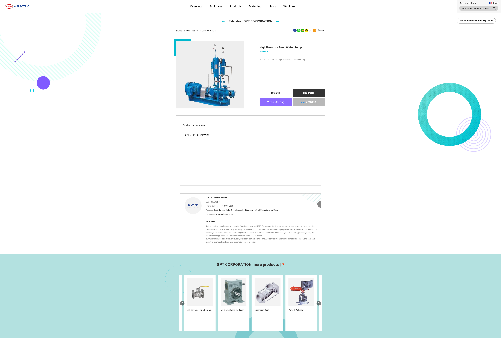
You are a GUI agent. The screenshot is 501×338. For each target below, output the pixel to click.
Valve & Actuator (295, 310)
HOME (179, 30)
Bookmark (308, 92)
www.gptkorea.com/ (224, 214)
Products (236, 6)
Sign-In (473, 3)
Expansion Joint (262, 310)
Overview (196, 6)
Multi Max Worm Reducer (232, 310)
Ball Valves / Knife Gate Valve (200, 310)
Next (319, 303)
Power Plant (189, 30)
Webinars (289, 6)
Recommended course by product (476, 20)
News (272, 6)
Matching (255, 6)
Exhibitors (215, 6)
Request (275, 93)
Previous (182, 303)
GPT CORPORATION (206, 30)
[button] (493, 3)
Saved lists (464, 3)
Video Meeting (275, 102)
